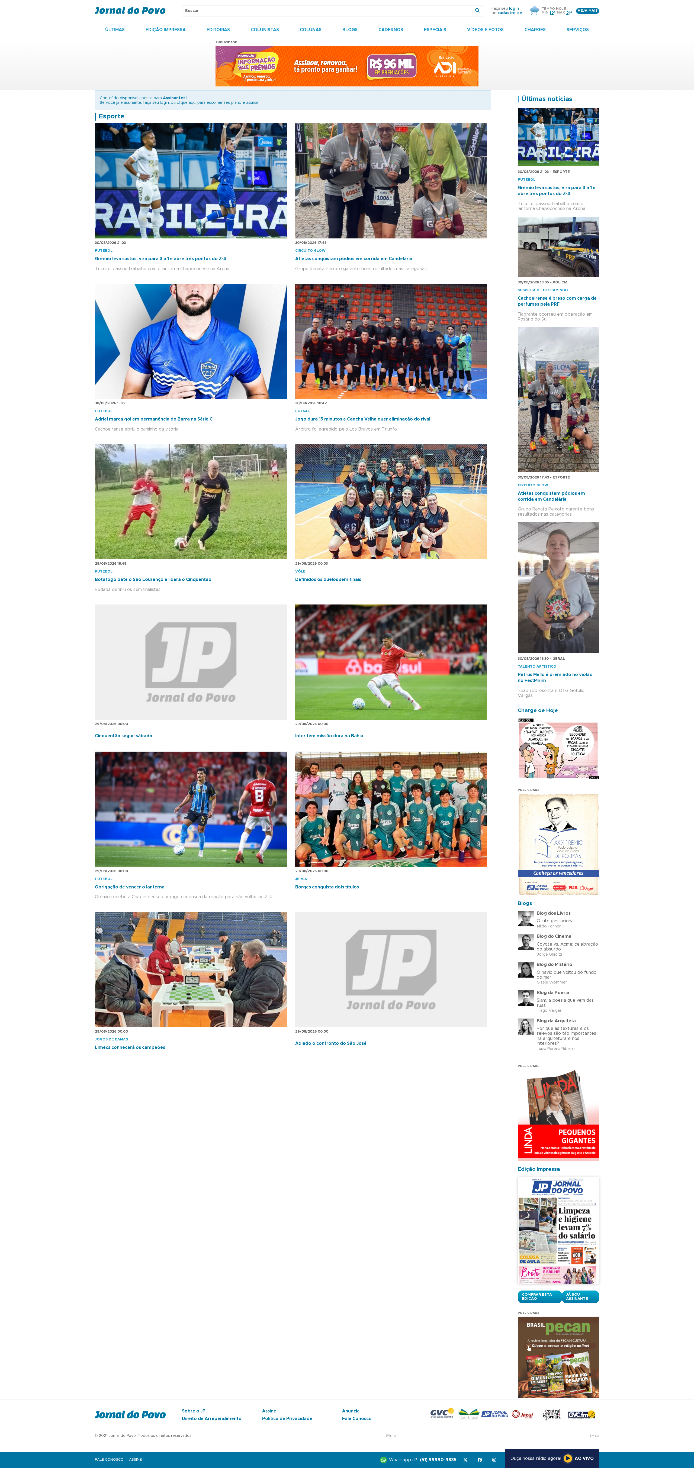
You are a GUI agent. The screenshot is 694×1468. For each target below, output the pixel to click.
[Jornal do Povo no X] (466, 1460)
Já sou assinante (577, 1297)
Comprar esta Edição (537, 1297)
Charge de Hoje (538, 710)
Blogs (350, 30)
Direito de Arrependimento (212, 1419)
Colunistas (265, 30)
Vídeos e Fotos (485, 30)
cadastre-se (509, 13)
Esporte (111, 116)
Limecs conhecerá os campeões (130, 1047)
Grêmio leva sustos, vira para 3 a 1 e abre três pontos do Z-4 (160, 259)
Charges (535, 30)
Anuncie (351, 1411)
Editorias (218, 30)
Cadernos (390, 30)
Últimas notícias (546, 99)
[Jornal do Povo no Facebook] (480, 1460)
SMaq (594, 1435)
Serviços (578, 30)
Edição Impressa (166, 30)
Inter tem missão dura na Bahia (329, 736)
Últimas (115, 30)
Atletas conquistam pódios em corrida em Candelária (353, 259)
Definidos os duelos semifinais (328, 579)
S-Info (391, 1435)
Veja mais (587, 10)
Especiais (435, 30)
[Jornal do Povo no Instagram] (495, 1460)
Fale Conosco (357, 1419)
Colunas (311, 30)
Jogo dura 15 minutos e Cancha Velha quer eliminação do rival (362, 419)
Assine (269, 1411)
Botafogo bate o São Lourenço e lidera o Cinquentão (153, 579)
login (514, 9)
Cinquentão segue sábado (123, 736)
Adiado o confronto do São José (331, 1043)
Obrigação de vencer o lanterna (130, 887)
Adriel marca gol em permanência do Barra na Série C (154, 419)
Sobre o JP (193, 1411)
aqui (192, 103)
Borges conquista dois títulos (327, 887)
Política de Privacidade (287, 1419)
